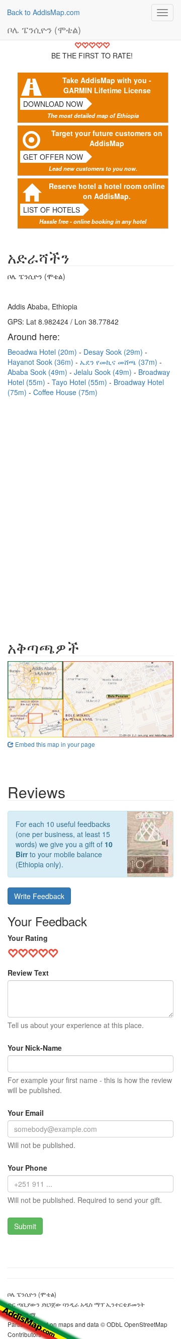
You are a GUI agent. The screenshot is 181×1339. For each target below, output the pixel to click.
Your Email (26, 1113)
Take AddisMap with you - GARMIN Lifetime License (106, 85)
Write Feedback (39, 896)
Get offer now (53, 157)
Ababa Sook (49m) (38, 372)
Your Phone (27, 1168)
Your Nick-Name (35, 1048)
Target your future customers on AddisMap (106, 138)
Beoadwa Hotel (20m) (43, 352)
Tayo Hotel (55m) (80, 382)
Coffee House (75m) (65, 392)
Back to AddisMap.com (43, 12)
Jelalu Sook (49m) (104, 372)
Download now (53, 104)
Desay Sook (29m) (114, 352)
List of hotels (51, 210)
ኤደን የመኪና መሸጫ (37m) (119, 362)
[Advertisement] (90, 513)
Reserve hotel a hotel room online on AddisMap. (107, 191)
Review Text (28, 973)
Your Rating (28, 938)
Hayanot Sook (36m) (41, 362)
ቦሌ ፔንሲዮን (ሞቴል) (44, 29)
